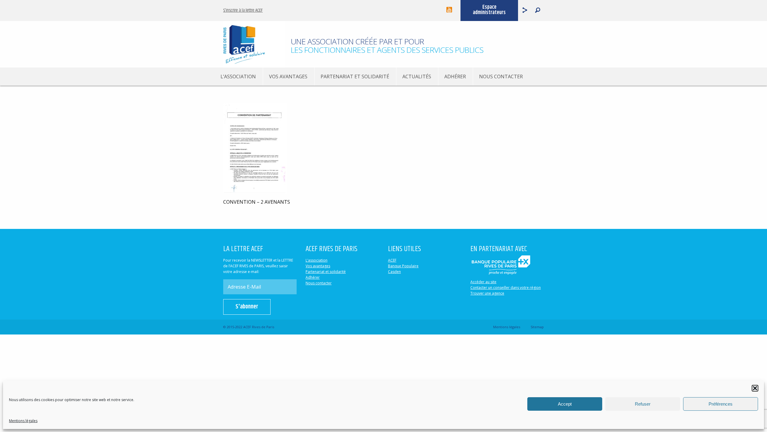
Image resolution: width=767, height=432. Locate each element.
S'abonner (246, 306)
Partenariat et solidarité (355, 76)
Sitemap (537, 327)
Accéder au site (483, 281)
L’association (238, 76)
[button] (755, 388)
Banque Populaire (403, 265)
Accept (565, 403)
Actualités (416, 76)
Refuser (642, 403)
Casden (394, 271)
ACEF (392, 260)
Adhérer (455, 76)
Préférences (721, 403)
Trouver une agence (487, 293)
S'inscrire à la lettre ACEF (243, 10)
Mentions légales (23, 420)
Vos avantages (288, 76)
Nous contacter (501, 76)
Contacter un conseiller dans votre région (505, 287)
